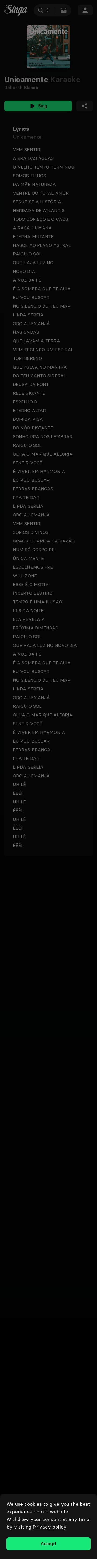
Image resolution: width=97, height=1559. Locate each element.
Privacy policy (50, 1527)
